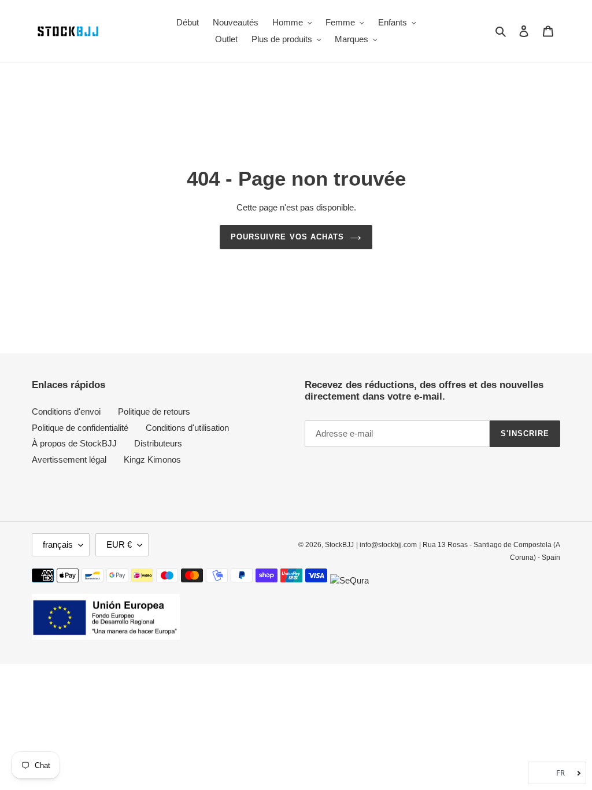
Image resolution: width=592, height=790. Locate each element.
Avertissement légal (69, 459)
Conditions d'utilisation (187, 428)
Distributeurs (158, 443)
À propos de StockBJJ (74, 443)
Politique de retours (154, 411)
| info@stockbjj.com (386, 545)
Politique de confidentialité (80, 428)
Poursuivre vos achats (287, 236)
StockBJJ (339, 545)
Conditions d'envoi (66, 411)
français (58, 544)
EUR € (119, 544)
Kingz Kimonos (152, 459)
